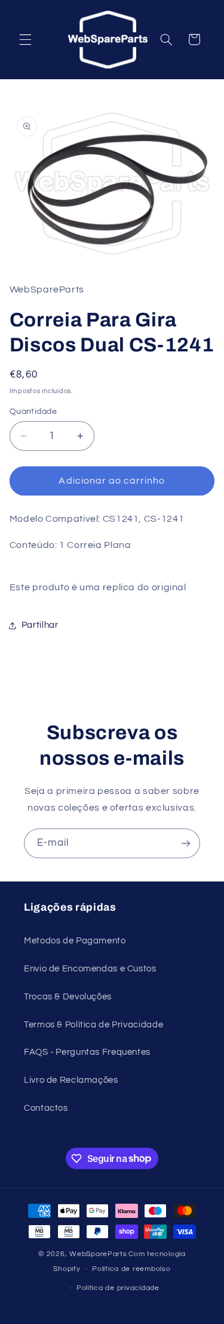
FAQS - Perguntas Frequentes (87, 1052)
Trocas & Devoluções (68, 996)
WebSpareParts (98, 1254)
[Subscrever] (186, 843)
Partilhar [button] (40, 625)
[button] (25, 39)
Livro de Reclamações (71, 1080)
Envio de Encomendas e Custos (90, 968)
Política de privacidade (117, 1288)
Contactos (46, 1108)
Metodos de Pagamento (75, 940)
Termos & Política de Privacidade (93, 1024)
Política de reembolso (131, 1269)
